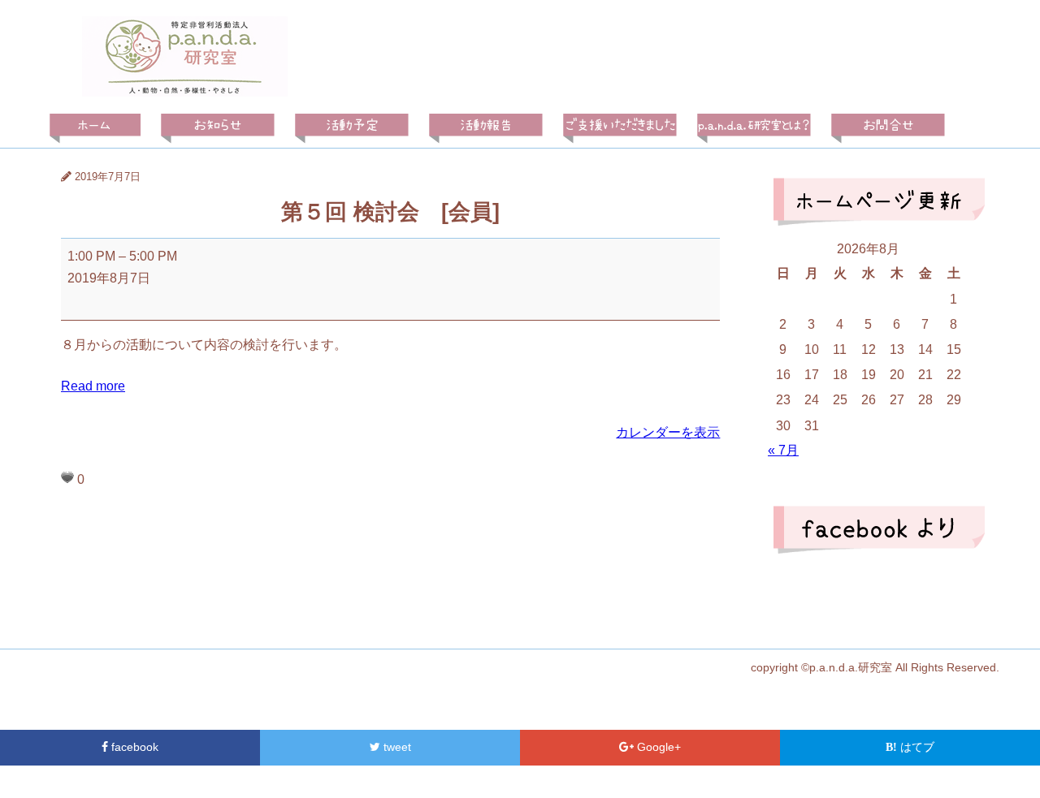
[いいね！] (67, 477)
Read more (93, 386)
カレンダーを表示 (668, 432)
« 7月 (783, 450)
